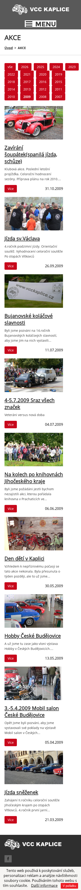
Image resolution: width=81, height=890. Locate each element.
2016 (42, 82)
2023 (72, 67)
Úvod (8, 48)
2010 (11, 97)
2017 (27, 82)
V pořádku (69, 886)
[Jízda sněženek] (33, 783)
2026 (24, 67)
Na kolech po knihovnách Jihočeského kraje (33, 477)
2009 (27, 97)
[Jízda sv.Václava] (33, 230)
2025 (40, 67)
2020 (42, 74)
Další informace (44, 885)
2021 (27, 74)
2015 (58, 82)
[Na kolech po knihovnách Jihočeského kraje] (33, 466)
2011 (58, 89)
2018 (11, 82)
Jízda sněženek (21, 792)
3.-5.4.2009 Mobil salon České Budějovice (31, 711)
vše (10, 67)
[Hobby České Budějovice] (33, 627)
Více (11, 189)
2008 (42, 97)
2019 (58, 74)
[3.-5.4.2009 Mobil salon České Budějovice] (33, 699)
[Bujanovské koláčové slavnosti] (33, 307)
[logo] (40, 13)
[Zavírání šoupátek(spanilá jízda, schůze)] (33, 139)
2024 (56, 67)
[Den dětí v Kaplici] (33, 550)
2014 (11, 89)
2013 (27, 89)
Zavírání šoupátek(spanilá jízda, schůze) (30, 154)
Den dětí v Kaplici (24, 558)
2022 (11, 74)
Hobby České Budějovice (32, 635)
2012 (42, 89)
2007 (58, 97)
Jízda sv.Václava (22, 238)
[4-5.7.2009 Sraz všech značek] (33, 391)
